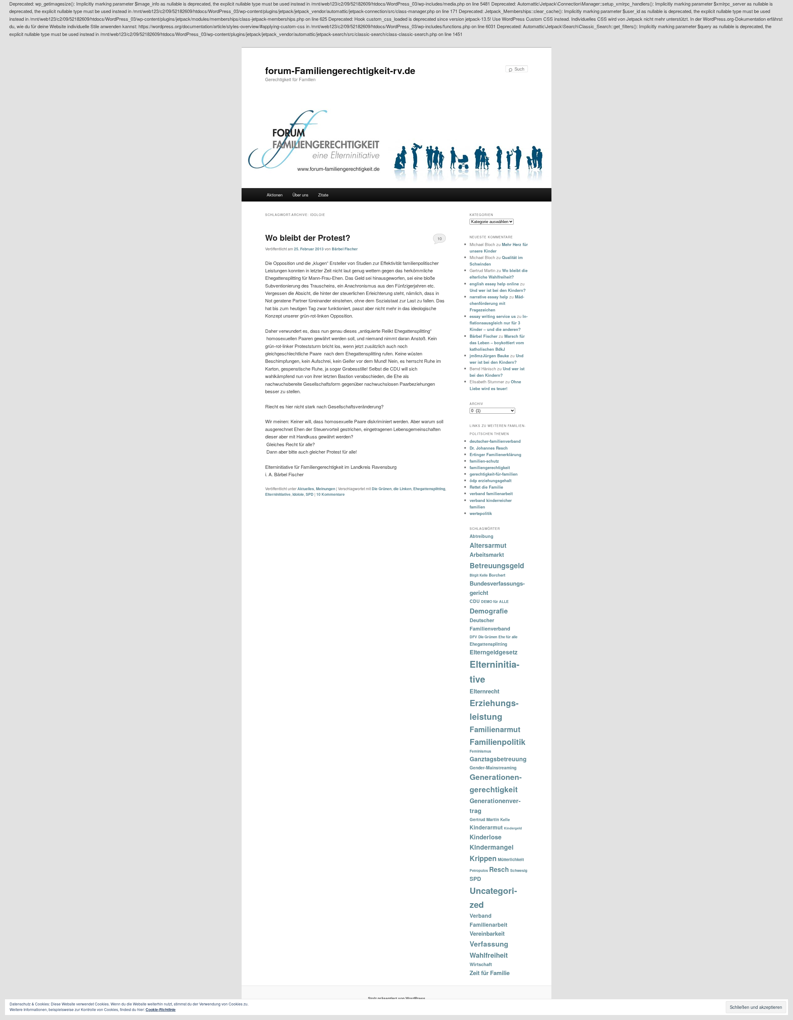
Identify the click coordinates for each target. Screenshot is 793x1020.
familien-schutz (484, 461)
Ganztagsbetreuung (498, 758)
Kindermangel (492, 846)
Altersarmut (488, 545)
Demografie (489, 611)
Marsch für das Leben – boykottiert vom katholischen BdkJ (497, 342)
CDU (475, 601)
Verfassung (489, 944)
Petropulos (479, 870)
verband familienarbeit (491, 493)
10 (439, 238)
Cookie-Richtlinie (161, 1009)
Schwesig (518, 870)
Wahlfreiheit (489, 955)
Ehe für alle (507, 637)
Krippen (483, 858)
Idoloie (298, 494)
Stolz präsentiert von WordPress (396, 998)
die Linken (402, 488)
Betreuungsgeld (497, 565)
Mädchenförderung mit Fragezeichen (497, 303)
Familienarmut (495, 729)
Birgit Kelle (479, 575)
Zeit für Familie (490, 973)
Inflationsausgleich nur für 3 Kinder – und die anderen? (499, 322)
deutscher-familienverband (495, 441)
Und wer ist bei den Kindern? (498, 290)
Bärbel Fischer (345, 249)
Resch (499, 869)
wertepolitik (481, 513)
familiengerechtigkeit (490, 467)
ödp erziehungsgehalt (490, 480)
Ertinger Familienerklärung (495, 454)
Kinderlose (486, 837)
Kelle (505, 819)
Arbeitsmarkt (487, 555)
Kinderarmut (486, 827)
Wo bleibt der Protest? (307, 237)
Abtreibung (481, 536)
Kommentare (330, 494)
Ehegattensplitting (429, 488)
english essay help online (494, 284)
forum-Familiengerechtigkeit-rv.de (340, 70)
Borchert (497, 575)
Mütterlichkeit (511, 859)
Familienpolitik (497, 741)
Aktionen (275, 195)
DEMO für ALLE (495, 601)
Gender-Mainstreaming (493, 767)
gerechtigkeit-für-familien (494, 474)
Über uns (300, 195)
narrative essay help (489, 297)
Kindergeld (513, 828)
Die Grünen (382, 488)
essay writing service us (493, 316)
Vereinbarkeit (487, 933)
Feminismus (480, 751)
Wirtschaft (481, 964)
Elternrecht (484, 691)
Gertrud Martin (484, 819)
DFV (473, 637)
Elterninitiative (278, 494)
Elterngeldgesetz (494, 652)
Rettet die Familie (486, 487)
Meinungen (325, 488)
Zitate (323, 195)
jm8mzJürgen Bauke (489, 355)
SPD (309, 494)
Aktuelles (305, 488)
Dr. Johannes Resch (489, 448)
